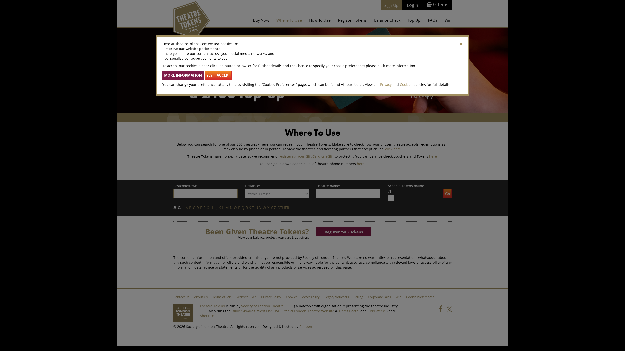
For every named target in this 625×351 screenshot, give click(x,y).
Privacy (386, 84)
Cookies (406, 84)
